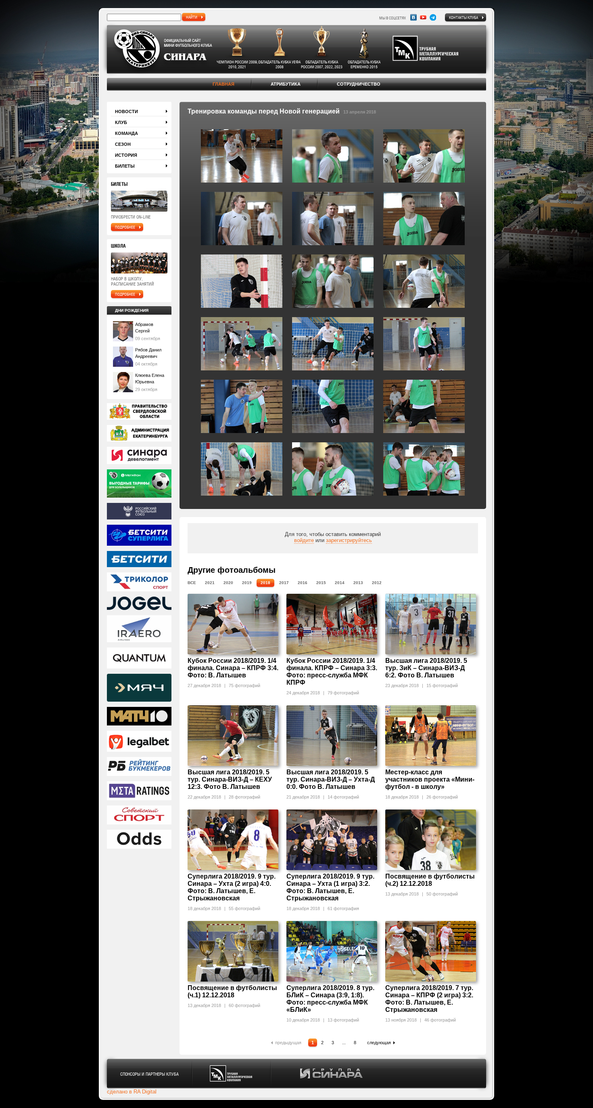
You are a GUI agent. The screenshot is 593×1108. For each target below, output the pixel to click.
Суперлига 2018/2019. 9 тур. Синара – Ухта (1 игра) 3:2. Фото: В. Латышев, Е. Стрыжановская (330, 887)
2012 (377, 582)
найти (191, 17)
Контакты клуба (463, 17)
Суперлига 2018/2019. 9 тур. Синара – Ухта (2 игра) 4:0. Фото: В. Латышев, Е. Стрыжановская (232, 887)
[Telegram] (433, 17)
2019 (247, 582)
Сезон (123, 144)
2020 (228, 582)
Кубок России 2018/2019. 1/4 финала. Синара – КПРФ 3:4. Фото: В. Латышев (233, 668)
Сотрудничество (358, 84)
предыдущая (288, 1042)
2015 (321, 582)
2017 (284, 582)
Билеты (125, 166)
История (126, 155)
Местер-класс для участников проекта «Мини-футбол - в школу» (429, 779)
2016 (302, 582)
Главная (223, 84)
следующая (379, 1042)
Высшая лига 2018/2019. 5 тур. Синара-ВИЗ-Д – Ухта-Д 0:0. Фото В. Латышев (330, 779)
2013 (358, 582)
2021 (210, 582)
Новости (126, 111)
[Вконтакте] (413, 17)
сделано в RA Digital (132, 1092)
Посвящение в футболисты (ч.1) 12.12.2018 (232, 991)
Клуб (121, 122)
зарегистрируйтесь (349, 540)
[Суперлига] (139, 536)
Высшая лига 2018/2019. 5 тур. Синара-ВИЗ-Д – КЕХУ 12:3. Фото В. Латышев (230, 779)
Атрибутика (286, 84)
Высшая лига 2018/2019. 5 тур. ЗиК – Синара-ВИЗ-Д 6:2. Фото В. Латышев (426, 668)
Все (192, 582)
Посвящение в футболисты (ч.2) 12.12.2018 (430, 880)
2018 (265, 582)
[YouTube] (423, 17)
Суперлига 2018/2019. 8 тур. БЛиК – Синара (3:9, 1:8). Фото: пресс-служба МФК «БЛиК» (330, 998)
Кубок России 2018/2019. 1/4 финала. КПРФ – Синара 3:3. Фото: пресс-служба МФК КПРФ (331, 671)
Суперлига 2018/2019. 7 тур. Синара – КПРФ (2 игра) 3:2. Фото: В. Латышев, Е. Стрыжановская (429, 998)
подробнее (125, 227)
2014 (340, 582)
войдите (304, 540)
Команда (126, 133)
